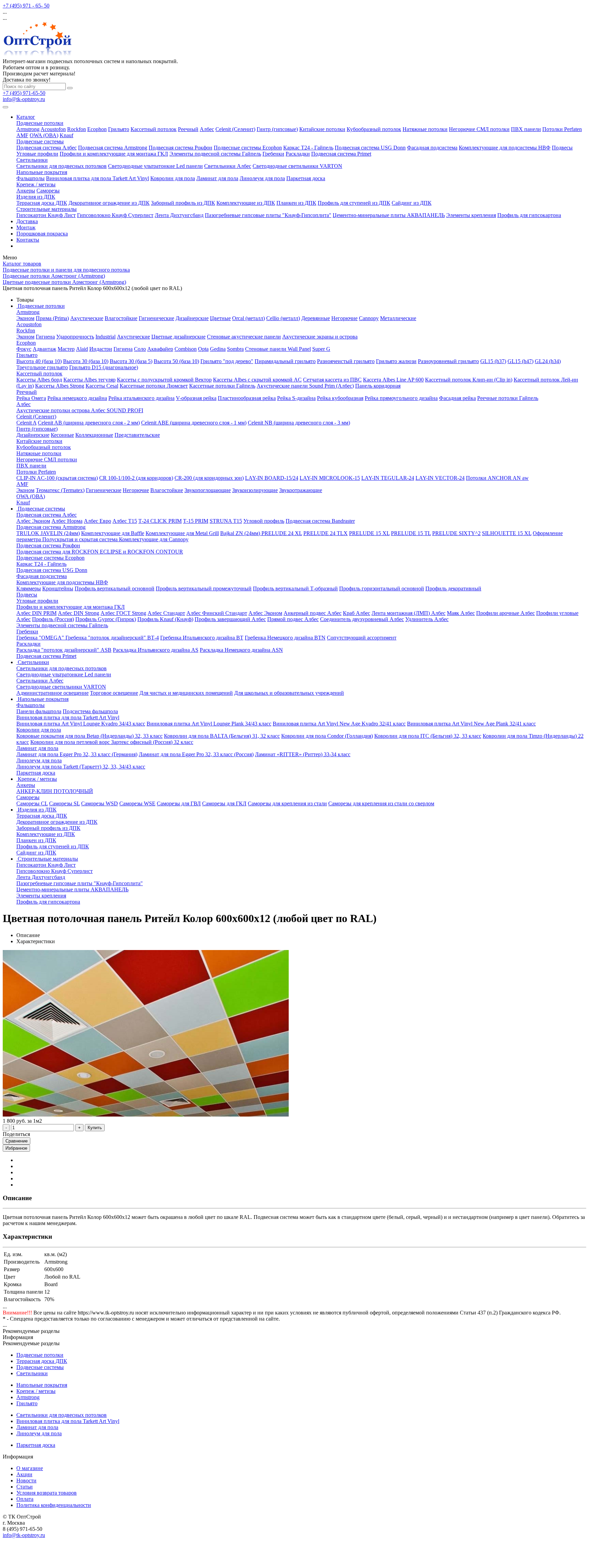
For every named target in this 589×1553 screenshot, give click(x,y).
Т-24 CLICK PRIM (160, 521)
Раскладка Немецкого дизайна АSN (241, 650)
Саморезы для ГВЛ (179, 803)
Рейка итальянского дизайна (141, 398)
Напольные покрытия (41, 172)
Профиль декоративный (453, 588)
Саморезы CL (32, 803)
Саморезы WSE (137, 803)
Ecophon (97, 129)
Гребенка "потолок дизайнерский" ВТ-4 (112, 638)
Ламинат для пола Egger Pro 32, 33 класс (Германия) (76, 754)
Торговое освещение (114, 693)
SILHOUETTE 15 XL (506, 533)
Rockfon (76, 129)
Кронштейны (57, 588)
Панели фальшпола (38, 711)
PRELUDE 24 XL (281, 533)
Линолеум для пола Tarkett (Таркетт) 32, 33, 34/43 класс (80, 767)
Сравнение (16, 1141)
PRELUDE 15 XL (369, 533)
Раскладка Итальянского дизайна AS (155, 650)
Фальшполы (30, 178)
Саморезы (48, 190)
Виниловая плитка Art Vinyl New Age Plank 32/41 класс (471, 724)
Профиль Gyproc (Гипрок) (105, 619)
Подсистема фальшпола (90, 711)
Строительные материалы (46, 209)
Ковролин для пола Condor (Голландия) (327, 736)
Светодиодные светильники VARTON (297, 166)
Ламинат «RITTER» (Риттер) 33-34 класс (302, 754)
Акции (24, 1474)
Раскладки (298, 154)
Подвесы (562, 147)
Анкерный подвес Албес (313, 613)
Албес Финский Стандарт (216, 613)
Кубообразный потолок (374, 129)
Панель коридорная (378, 386)
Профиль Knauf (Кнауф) (165, 619)
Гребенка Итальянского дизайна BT (201, 638)
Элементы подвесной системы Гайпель (215, 154)
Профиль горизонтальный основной (381, 588)
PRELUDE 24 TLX (325, 533)
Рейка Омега (31, 398)
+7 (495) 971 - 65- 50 (26, 6)
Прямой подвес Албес (293, 619)
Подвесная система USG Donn (370, 147)
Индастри (100, 349)
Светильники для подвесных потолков (61, 166)
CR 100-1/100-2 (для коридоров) (136, 478)
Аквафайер (160, 349)
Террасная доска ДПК (41, 203)
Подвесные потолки (39, 123)
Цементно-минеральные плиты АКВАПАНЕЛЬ (389, 215)
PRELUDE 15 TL (411, 533)
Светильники (32, 160)
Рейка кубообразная (340, 398)
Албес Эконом (33, 521)
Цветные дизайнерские (178, 337)
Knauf (66, 135)
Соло (140, 349)
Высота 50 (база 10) (176, 361)
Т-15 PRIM (195, 521)
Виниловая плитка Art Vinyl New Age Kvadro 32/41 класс (339, 724)
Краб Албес (356, 613)
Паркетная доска (305, 178)
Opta (203, 349)
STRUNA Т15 (226, 521)
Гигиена (45, 337)
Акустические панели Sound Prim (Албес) (305, 386)
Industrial (105, 337)
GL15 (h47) (520, 361)
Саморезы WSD (99, 803)
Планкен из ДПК (296, 203)
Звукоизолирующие (255, 490)
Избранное (16, 1148)
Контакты (27, 240)
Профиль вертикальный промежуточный (204, 588)
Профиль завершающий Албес (230, 619)
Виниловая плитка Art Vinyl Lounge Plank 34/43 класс (209, 724)
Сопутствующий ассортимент (361, 638)
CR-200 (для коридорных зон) (209, 478)
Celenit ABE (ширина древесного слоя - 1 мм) (193, 423)
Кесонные (62, 435)
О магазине (29, 1468)
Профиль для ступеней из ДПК (354, 203)
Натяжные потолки (425, 129)
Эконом (25, 318)
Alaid (82, 349)
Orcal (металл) (248, 318)
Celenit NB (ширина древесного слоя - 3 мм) (299, 423)
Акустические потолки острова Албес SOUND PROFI (79, 410)
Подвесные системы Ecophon (248, 147)
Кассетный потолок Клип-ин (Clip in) (468, 380)
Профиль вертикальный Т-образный (295, 588)
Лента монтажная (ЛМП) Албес (408, 613)
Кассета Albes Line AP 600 (393, 380)
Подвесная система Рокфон (180, 147)
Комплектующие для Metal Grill (182, 533)
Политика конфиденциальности (53, 1505)
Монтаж (25, 227)
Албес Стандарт (166, 613)
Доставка (27, 221)
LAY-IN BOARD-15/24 (271, 478)
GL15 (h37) (493, 361)
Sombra (235, 349)
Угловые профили (37, 154)
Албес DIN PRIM (36, 613)
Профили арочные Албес (505, 613)
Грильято (118, 129)
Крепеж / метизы (36, 184)
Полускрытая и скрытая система (80, 539)
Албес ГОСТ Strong (123, 613)
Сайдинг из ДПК (412, 203)
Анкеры (25, 190)
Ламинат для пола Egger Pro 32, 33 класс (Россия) (196, 754)
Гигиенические (156, 318)
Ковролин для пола (172, 178)
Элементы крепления (471, 215)
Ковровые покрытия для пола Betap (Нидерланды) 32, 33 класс (89, 736)
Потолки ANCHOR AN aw (497, 478)
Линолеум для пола (262, 178)
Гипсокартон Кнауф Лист (46, 215)
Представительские (137, 435)
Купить (95, 1127)
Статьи (24, 1487)
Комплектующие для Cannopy (153, 539)
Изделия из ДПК (35, 197)
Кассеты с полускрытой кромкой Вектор (164, 380)
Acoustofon (53, 129)
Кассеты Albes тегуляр (89, 380)
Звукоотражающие (300, 490)
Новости (26, 1480)
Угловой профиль (263, 521)
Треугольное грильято (42, 367)
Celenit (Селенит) (235, 129)
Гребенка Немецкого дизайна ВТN (285, 638)
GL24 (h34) (548, 361)
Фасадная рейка (457, 398)
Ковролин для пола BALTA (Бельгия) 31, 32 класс (222, 736)
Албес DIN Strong (78, 613)
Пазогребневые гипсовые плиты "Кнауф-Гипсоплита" (268, 215)
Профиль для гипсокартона (529, 215)
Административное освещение (52, 693)
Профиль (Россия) (53, 619)
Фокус (23, 349)
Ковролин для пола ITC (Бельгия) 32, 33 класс (427, 736)
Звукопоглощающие (207, 490)
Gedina (218, 349)
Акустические (86, 318)
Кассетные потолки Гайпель (222, 386)
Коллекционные (94, 435)
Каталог (25, 117)
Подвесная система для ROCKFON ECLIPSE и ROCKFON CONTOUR (99, 552)
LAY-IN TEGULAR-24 (387, 478)
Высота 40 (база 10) (39, 361)
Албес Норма (66, 521)
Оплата (24, 1499)
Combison (186, 349)
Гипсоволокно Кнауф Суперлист (115, 215)
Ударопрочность (75, 337)
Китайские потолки (322, 129)
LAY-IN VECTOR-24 (440, 478)
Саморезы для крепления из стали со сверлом (381, 803)
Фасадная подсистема (432, 147)
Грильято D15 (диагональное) (103, 367)
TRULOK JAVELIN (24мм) (48, 533)
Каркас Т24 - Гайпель (308, 147)
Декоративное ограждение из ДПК (109, 203)
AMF (22, 135)
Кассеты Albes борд (39, 380)
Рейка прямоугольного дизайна (401, 398)
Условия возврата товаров (46, 1493)
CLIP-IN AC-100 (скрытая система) (57, 478)
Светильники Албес (227, 166)
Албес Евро (97, 521)
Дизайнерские (192, 318)
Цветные (220, 318)
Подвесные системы (40, 141)
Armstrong (28, 129)
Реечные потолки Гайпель (507, 398)
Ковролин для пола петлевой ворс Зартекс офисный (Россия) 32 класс (111, 742)
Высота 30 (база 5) (131, 361)
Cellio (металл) (283, 318)
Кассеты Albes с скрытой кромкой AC (257, 380)
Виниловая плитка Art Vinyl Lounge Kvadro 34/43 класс (80, 724)
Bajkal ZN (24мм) (240, 533)
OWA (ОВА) (44, 135)
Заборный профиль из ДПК (183, 203)
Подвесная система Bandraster (320, 521)
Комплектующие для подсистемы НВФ (504, 147)
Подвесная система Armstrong (112, 147)
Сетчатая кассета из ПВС (332, 380)
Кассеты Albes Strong (59, 386)
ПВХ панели (526, 129)
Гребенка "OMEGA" (40, 638)
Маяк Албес (461, 613)
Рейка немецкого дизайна (77, 398)
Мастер (66, 349)
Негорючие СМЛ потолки (479, 129)
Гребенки (273, 154)
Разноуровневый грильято (448, 361)
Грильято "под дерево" (226, 361)
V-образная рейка (196, 398)
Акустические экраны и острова (320, 337)
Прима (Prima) (52, 318)
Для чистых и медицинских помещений (186, 693)
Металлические (398, 318)
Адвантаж (44, 349)
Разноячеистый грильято (346, 361)
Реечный (188, 129)
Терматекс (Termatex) (60, 490)
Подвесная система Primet (341, 154)
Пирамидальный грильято (285, 361)
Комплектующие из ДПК (245, 203)
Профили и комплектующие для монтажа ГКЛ (114, 154)
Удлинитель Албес (427, 619)
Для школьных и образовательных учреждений (289, 693)
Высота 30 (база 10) (85, 361)
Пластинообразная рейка (247, 398)
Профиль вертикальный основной (114, 588)
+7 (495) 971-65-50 (24, 93)
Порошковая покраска (42, 233)
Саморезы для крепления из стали (287, 803)
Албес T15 (124, 521)
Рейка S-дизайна (296, 398)
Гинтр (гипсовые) (277, 129)
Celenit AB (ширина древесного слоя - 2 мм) (89, 423)
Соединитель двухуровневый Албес (362, 619)
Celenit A (26, 423)
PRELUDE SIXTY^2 (456, 533)
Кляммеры (28, 588)
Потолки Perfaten (562, 129)
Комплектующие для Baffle (112, 533)
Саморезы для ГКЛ (224, 803)
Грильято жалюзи (396, 361)
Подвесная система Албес (46, 147)
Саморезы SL (64, 803)
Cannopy (369, 318)
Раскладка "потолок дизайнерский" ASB (63, 650)
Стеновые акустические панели (244, 337)
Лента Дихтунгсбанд (179, 215)
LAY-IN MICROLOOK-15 (330, 478)
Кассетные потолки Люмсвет (154, 386)
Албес (207, 129)
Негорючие (344, 318)
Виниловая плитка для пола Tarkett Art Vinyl (97, 178)
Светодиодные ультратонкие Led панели (155, 166)
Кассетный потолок (154, 129)
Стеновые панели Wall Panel (278, 349)
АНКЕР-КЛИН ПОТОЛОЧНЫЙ (54, 791)
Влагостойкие (121, 318)
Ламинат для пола (217, 178)
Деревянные (315, 318)
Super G (321, 349)
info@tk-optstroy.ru (24, 99)
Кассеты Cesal (102, 386)
